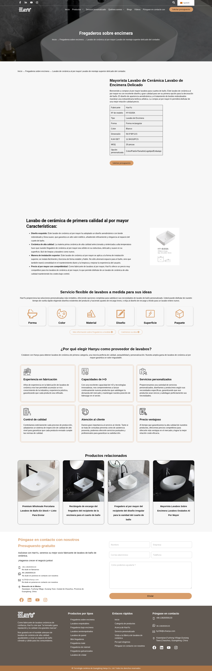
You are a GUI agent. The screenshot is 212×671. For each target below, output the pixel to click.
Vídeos (137, 9)
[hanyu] (25, 9)
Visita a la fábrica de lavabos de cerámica (128, 636)
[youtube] (32, 2)
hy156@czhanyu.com (30, 580)
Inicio (67, 9)
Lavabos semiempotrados (81, 631)
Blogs (129, 9)
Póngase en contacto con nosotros (130, 646)
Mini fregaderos (77, 639)
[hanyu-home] (26, 615)
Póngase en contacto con (154, 9)
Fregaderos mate (77, 643)
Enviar (150, 596)
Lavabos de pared (78, 635)
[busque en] (173, 2)
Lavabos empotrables (79, 624)
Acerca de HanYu (122, 627)
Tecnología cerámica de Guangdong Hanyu (91, 668)
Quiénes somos (115, 9)
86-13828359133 (163, 626)
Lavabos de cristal (78, 655)
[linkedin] (26, 2)
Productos (76, 9)
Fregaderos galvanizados (81, 651)
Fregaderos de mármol (80, 647)
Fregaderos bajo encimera (81, 627)
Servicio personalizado (96, 9)
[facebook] (21, 2)
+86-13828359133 (29, 567)
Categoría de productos (125, 624)
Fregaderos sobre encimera (106, 33)
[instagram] (38, 2)
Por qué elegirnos (122, 642)
